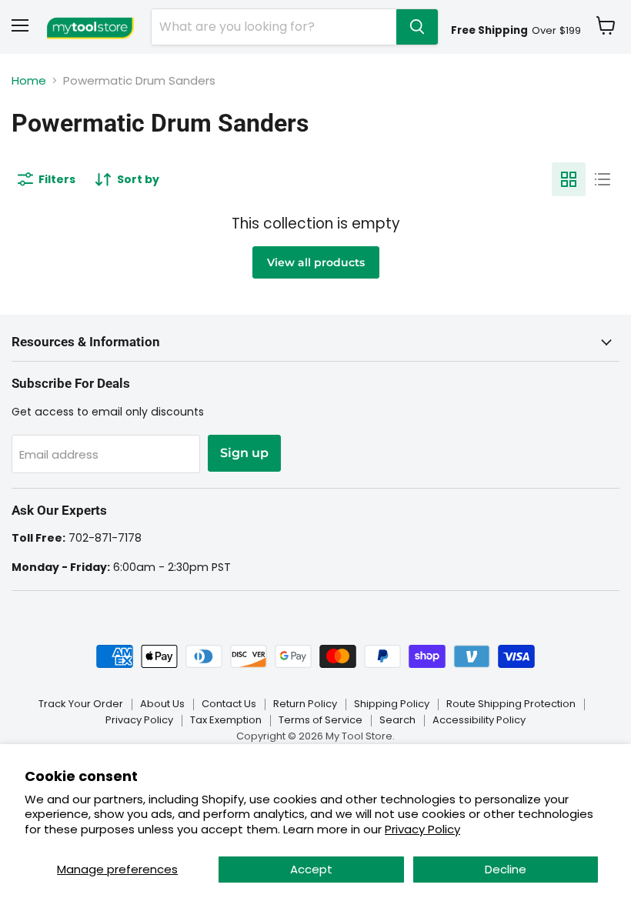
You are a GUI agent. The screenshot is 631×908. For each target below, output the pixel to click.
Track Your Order (80, 703)
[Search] (417, 27)
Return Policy (305, 703)
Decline (505, 869)
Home (29, 80)
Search (397, 720)
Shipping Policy (391, 703)
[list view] (602, 179)
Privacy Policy (422, 829)
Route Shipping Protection (511, 703)
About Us (162, 703)
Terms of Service (320, 720)
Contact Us (229, 703)
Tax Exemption (226, 720)
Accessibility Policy (479, 720)
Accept (311, 869)
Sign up (244, 453)
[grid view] (569, 179)
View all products (316, 262)
